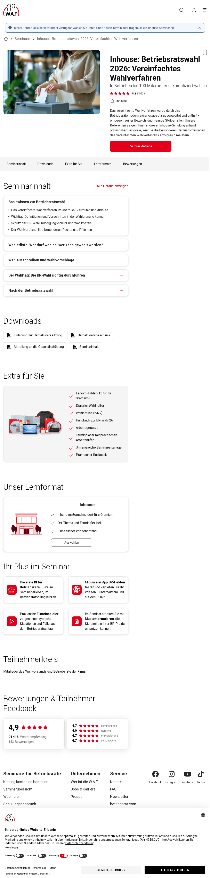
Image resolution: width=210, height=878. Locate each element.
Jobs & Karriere (83, 789)
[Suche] (181, 10)
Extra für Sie (73, 164)
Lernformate (103, 164)
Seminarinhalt (16, 164)
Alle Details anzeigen (112, 186)
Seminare (22, 38)
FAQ (113, 789)
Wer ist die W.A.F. (84, 782)
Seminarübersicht (17, 789)
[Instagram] (172, 774)
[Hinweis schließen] (199, 28)
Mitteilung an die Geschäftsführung (39, 347)
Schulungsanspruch (19, 804)
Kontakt (116, 782)
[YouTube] (187, 774)
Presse (76, 796)
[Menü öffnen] (205, 10)
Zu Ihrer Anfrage (140, 146)
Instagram (171, 782)
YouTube (187, 782)
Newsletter (119, 796)
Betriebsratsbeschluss (94, 335)
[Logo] (11, 9)
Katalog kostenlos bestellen (25, 782)
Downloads (45, 164)
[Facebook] (155, 774)
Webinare (11, 796)
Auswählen (71, 542)
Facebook (155, 782)
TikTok (200, 782)
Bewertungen (132, 164)
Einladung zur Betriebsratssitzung (38, 335)
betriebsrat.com (123, 804)
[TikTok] (201, 774)
